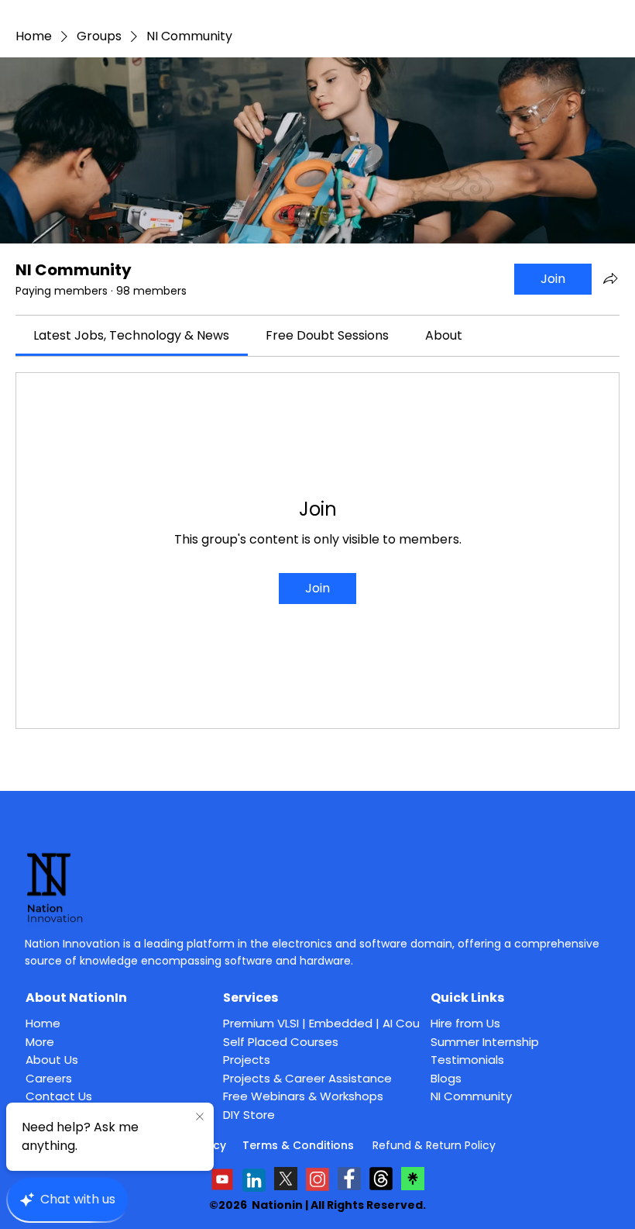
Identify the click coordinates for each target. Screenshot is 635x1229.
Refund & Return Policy (434, 1145)
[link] (131, 335)
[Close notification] (200, 1117)
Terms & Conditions (299, 1145)
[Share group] (610, 278)
